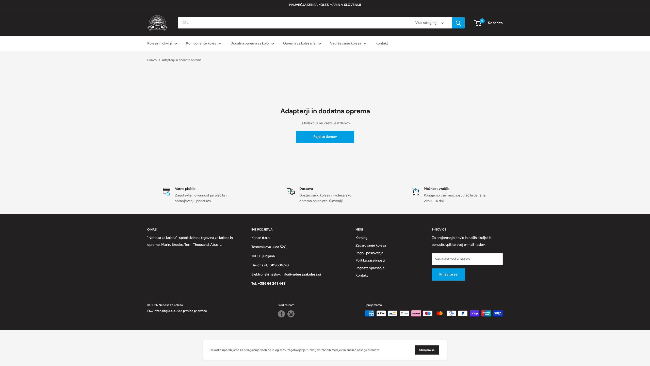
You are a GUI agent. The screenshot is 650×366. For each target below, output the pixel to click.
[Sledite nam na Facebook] (281, 313)
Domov (152, 60)
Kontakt (382, 43)
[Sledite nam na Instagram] (291, 313)
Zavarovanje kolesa (370, 245)
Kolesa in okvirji (159, 43)
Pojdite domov (325, 136)
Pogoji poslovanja (369, 253)
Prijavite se (448, 274)
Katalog (361, 238)
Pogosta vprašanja (369, 268)
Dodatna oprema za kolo (250, 43)
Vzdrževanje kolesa (345, 43)
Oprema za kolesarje (299, 43)
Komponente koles (201, 43)
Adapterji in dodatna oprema (181, 60)
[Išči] (458, 22)
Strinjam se (427, 350)
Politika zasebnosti (370, 260)
